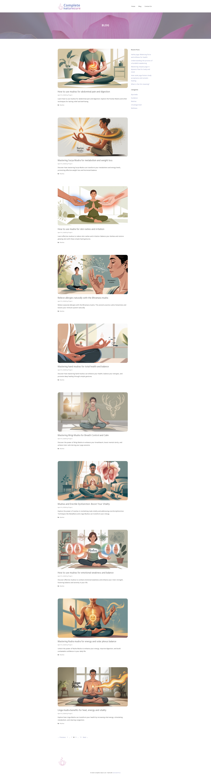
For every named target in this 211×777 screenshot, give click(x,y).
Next (85, 737)
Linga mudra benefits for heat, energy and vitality (82, 710)
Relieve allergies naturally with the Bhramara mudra (83, 298)
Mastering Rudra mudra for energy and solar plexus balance (87, 641)
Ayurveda (134, 94)
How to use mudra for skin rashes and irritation (81, 229)
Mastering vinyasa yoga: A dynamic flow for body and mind (140, 69)
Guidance (134, 98)
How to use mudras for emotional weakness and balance (86, 573)
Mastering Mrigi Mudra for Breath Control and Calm (83, 435)
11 (81, 737)
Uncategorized (136, 105)
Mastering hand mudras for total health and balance (83, 367)
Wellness (134, 108)
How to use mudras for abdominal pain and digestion (84, 92)
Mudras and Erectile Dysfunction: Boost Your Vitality (84, 504)
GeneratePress (117, 772)
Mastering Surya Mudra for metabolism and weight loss (85, 160)
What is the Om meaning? (140, 84)
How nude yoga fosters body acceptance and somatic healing (141, 78)
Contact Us (148, 6)
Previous (62, 737)
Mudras (62, 105)
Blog (139, 6)
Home (133, 6)
